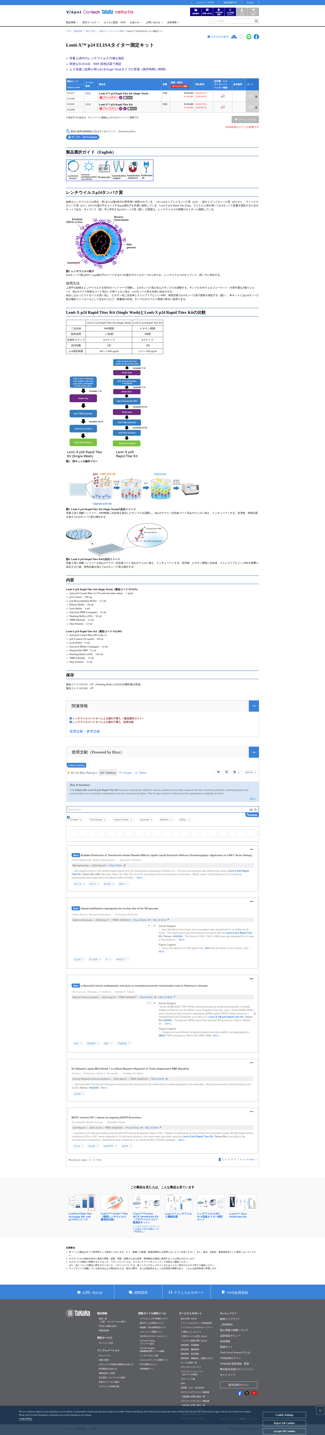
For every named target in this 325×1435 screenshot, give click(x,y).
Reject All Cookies (284, 1423)
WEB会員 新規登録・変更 (234, 1363)
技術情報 (172, 22)
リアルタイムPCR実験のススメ (154, 1318)
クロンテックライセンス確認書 (195, 1401)
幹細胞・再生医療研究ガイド (153, 1327)
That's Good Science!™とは (235, 1352)
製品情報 (70, 22)
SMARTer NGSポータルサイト (153, 1336)
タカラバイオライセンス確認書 (195, 1392)
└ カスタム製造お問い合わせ (194, 1340)
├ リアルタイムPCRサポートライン (197, 1327)
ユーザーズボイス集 (149, 1355)
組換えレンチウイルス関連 (112, 31)
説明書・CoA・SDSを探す (193, 1388)
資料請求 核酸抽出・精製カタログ (197, 1358)
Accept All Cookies (284, 1431)
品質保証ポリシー (230, 1335)
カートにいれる (247, 119)
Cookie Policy (25, 1418)
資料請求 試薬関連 (190, 1345)
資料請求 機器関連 (190, 1349)
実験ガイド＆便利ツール (152, 1313)
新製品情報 (104, 1330)
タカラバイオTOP (205, 2)
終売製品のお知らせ (108, 1369)
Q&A (183, 1383)
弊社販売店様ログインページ (236, 1369)
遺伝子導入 (91, 31)
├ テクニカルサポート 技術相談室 (196, 1323)
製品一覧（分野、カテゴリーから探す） (113, 1320)
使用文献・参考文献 (85, 731)
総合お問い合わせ (189, 1318)
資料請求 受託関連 (190, 1354)
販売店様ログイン (239, 1385)
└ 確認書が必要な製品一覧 (193, 1396)
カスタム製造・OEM (114, 22)
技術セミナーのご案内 (109, 1382)
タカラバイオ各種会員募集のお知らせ (116, 1364)
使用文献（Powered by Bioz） (98, 752)
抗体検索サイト (147, 1369)
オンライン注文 (106, 1343)
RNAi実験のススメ (148, 1364)
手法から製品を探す (108, 1326)
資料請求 (141, 1292)
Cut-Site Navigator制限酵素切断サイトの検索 (152, 1349)
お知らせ (134, 22)
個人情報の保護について (234, 1330)
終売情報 (225, 1341)
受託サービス (89, 22)
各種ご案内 (104, 1360)
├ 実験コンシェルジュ (191, 1332)
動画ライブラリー (230, 1319)
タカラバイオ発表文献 (109, 1386)
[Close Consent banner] (320, 1410)
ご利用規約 (226, 1324)
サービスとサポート (190, 1313)
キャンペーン (105, 1355)
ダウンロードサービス (191, 1367)
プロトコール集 (188, 1379)
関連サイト (226, 1347)
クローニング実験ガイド (151, 1332)
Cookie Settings (284, 1414)
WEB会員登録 (237, 1292)
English (250, 2)
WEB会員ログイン (230, 1358)
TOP (69, 31)
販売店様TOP (230, 2)
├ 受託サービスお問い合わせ (194, 1336)
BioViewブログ (228, 1313)
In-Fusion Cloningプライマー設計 (147, 1342)
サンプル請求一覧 (189, 1362)
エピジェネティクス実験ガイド (154, 1360)
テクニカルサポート (189, 1292)
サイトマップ (227, 1375)
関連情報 (80, 706)
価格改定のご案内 (107, 1373)
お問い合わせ (153, 22)
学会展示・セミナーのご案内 (112, 1377)
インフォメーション (108, 1350)
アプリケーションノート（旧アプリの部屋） (192, 1373)
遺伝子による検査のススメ (152, 1323)
